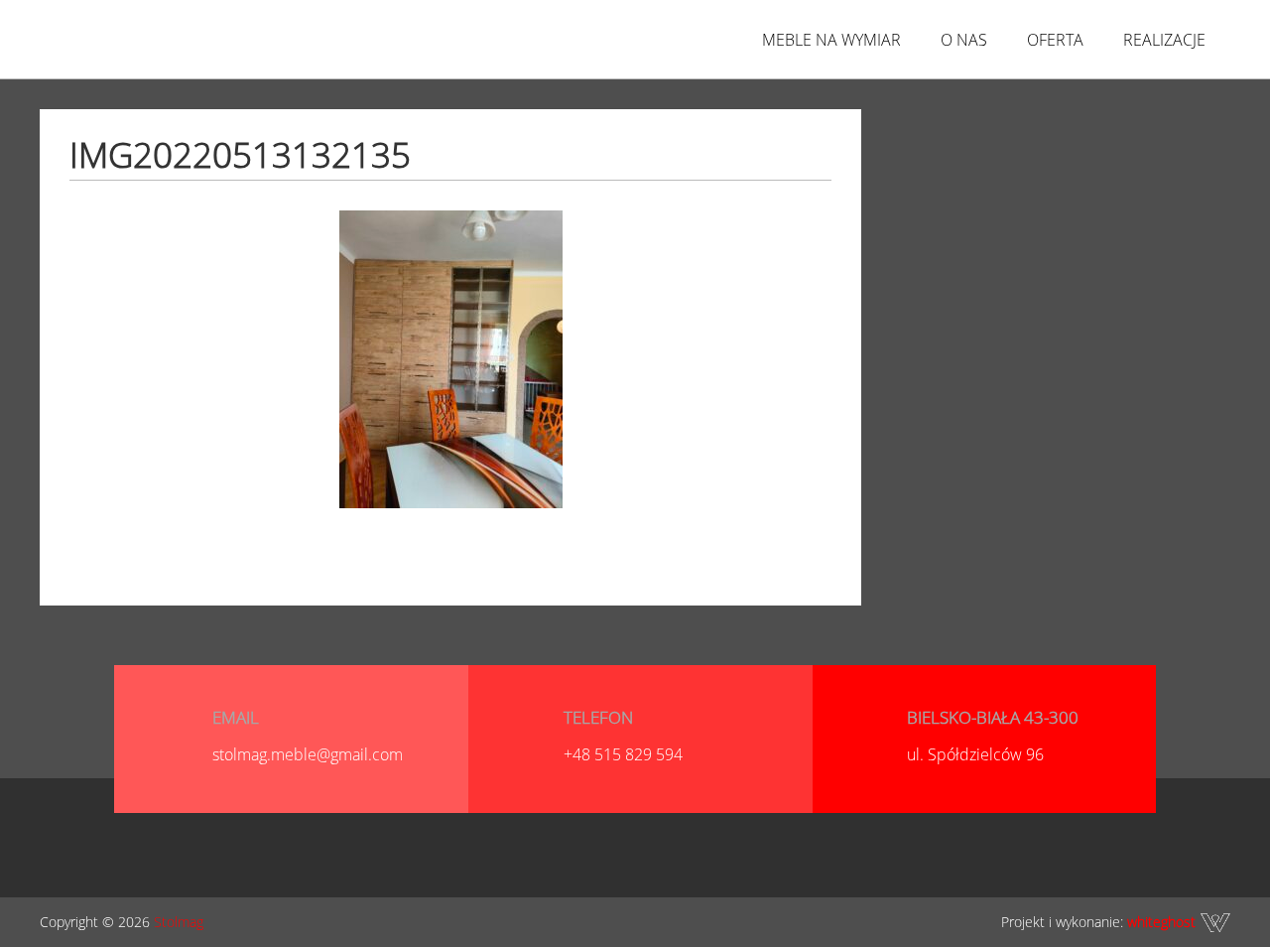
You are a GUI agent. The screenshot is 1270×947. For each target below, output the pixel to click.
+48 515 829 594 (623, 754)
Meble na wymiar (831, 40)
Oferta (1055, 40)
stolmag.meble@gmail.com (307, 754)
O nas (964, 40)
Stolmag (178, 921)
